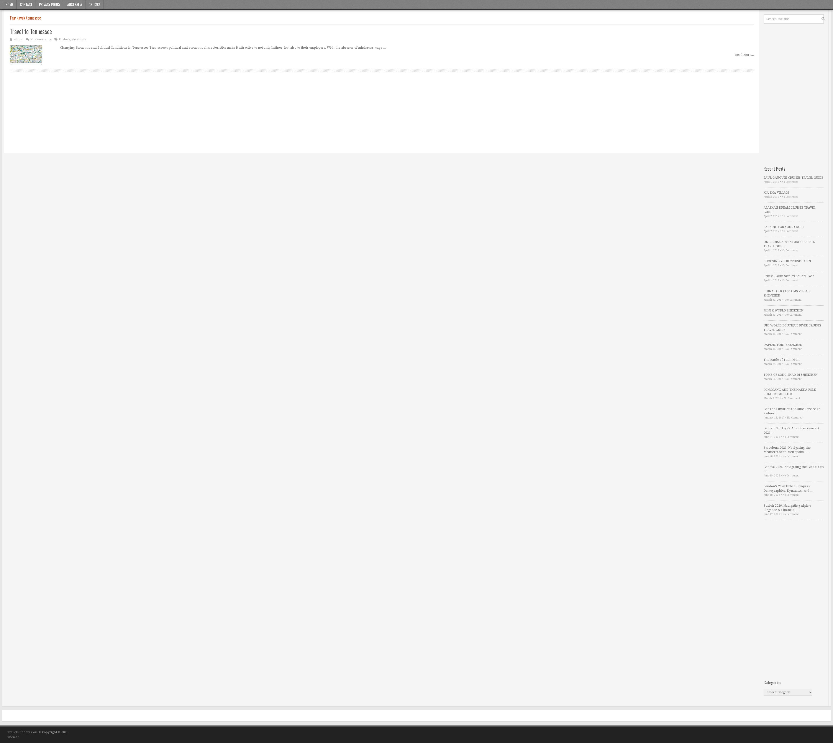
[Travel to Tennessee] (26, 55)
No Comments (40, 39)
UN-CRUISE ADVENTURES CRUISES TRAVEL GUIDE (789, 244)
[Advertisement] (140, 117)
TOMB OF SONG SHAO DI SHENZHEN (791, 374)
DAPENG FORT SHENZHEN (783, 344)
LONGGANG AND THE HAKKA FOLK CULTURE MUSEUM (790, 392)
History (64, 39)
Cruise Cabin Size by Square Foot (789, 276)
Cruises (94, 4)
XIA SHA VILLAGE (776, 192)
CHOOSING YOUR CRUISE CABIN (787, 261)
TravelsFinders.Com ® (24, 732)
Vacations (79, 39)
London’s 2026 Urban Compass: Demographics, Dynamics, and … (788, 488)
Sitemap (13, 737)
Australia (74, 4)
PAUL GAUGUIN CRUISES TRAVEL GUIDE (793, 177)
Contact (26, 4)
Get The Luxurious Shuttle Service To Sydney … (792, 411)
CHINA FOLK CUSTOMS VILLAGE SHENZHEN (787, 293)
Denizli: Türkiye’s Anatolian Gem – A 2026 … (791, 430)
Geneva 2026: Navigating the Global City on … (794, 469)
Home (9, 4)
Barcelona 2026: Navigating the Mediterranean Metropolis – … (787, 450)
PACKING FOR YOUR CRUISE (784, 227)
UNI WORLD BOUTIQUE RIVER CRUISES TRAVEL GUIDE (792, 327)
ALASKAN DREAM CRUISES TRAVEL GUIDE (789, 210)
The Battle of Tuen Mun (782, 359)
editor (18, 39)
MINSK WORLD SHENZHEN (783, 310)
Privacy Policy (50, 4)
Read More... (744, 54)
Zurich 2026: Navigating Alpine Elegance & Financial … (787, 508)
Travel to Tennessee (31, 31)
